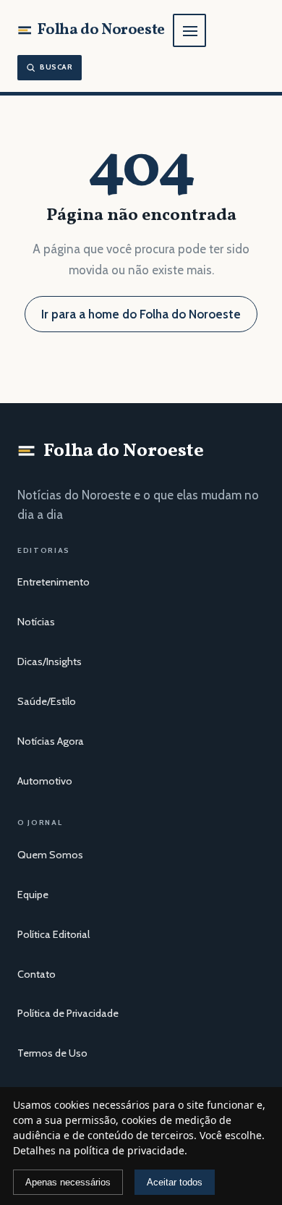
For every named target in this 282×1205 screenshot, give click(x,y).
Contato (36, 974)
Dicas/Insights (49, 661)
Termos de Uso (52, 1053)
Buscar (56, 67)
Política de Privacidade (68, 1013)
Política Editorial (53, 934)
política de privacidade (129, 1150)
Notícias (36, 621)
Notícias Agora (50, 741)
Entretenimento (53, 581)
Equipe (32, 894)
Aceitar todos (174, 1182)
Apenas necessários (68, 1182)
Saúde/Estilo (46, 701)
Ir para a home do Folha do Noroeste (141, 314)
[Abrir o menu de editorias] (189, 30)
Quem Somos (50, 854)
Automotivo (44, 780)
